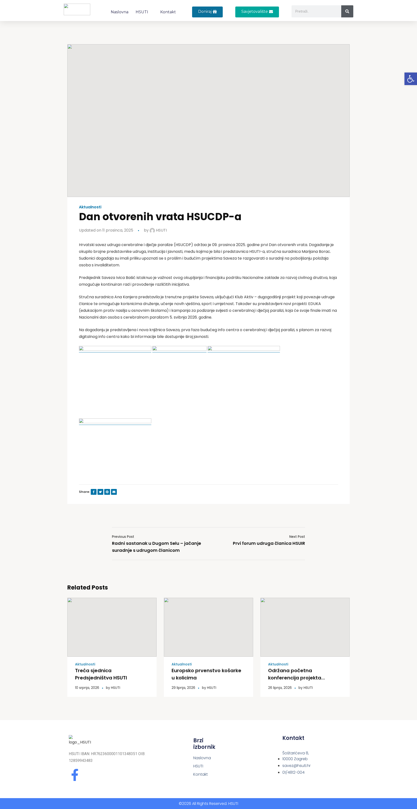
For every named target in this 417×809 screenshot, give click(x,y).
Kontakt (168, 12)
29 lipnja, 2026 (183, 687)
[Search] (347, 11)
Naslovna (119, 12)
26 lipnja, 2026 (280, 687)
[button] (257, 12)
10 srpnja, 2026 (87, 687)
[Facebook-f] (75, 775)
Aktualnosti (90, 207)
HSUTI (142, 12)
